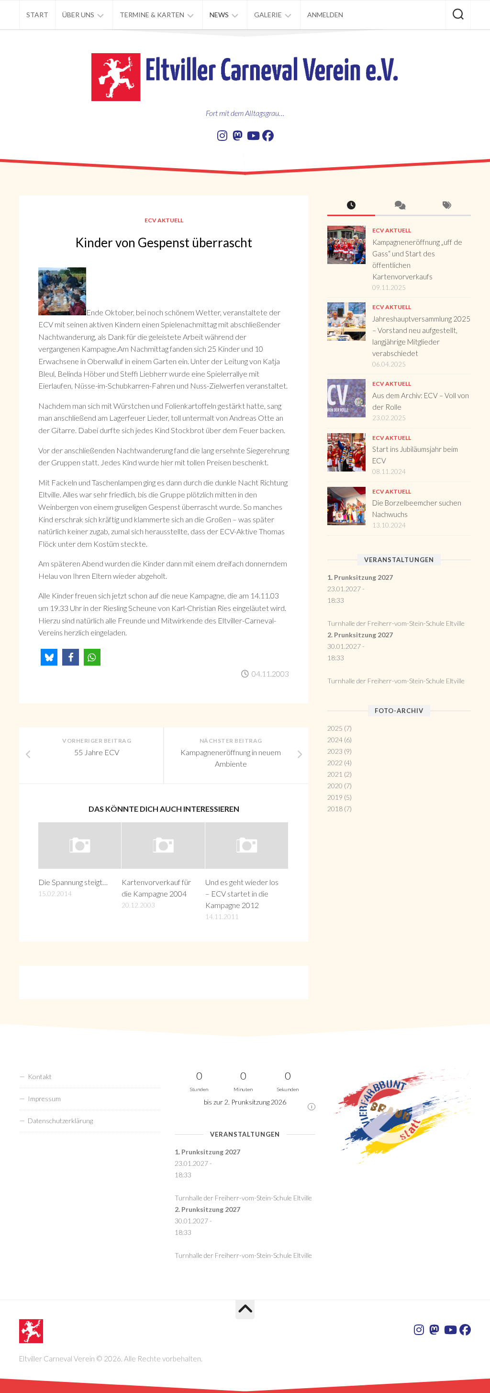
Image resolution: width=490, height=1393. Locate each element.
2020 (335, 786)
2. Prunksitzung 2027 (360, 635)
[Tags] (447, 206)
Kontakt (40, 1076)
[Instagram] (222, 135)
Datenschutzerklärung (60, 1121)
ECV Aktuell (164, 220)
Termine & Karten (152, 15)
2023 (335, 751)
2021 (335, 774)
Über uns (78, 15)
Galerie (268, 15)
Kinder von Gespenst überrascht (163, 242)
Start (37, 15)
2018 (335, 809)
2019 (335, 797)
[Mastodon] (237, 135)
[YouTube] (252, 135)
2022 (335, 763)
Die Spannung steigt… (73, 881)
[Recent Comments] (399, 206)
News (219, 15)
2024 (335, 740)
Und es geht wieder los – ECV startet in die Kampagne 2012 (241, 893)
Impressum (44, 1098)
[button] (49, 657)
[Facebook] (268, 135)
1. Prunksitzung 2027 (360, 577)
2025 (335, 728)
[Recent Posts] (351, 206)
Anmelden (325, 15)
